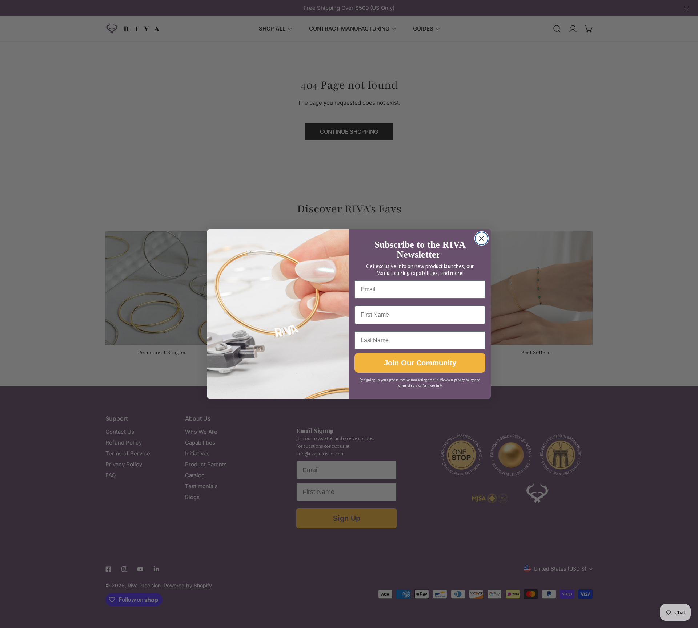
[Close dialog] (481, 238)
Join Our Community (420, 363)
